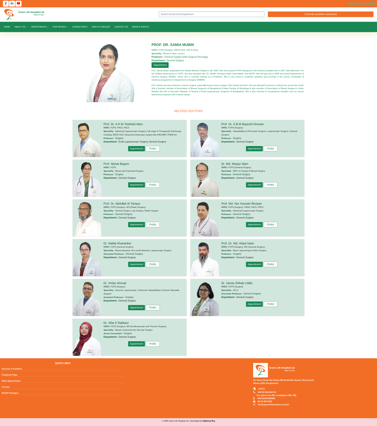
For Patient (59, 27)
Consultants (79, 27)
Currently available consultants (321, 14)
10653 (260, 389)
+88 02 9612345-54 (265, 392)
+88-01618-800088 (265, 398)
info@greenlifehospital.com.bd (272, 404)
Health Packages (10, 393)
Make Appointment (11, 381)
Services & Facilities (12, 369)
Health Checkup (101, 27)
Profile (152, 148)
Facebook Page (9, 375)
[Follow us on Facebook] (6, 4)
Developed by (203, 421)
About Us (20, 27)
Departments (39, 27)
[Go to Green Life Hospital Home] (9, 14)
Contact (6, 387)
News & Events (140, 27)
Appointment (160, 65)
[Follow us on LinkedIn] (12, 4)
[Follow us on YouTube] (18, 4)
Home (7, 27)
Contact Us (121, 27)
